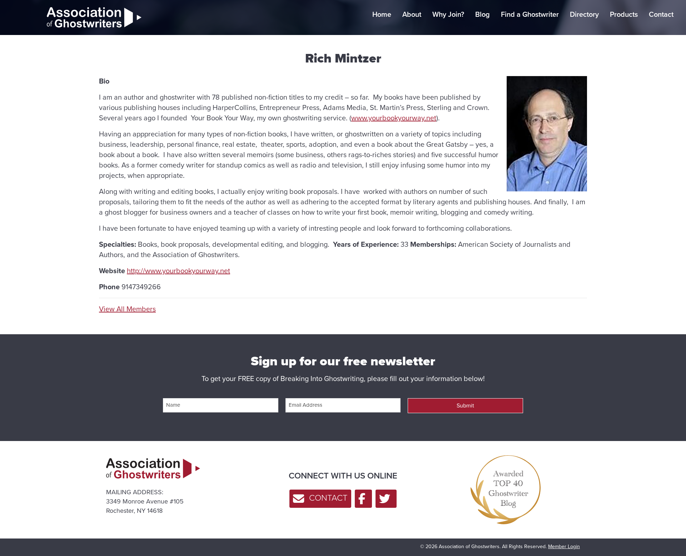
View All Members (127, 309)
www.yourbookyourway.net (393, 117)
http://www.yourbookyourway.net (178, 270)
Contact (661, 14)
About (411, 14)
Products (624, 14)
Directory (584, 14)
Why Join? (448, 14)
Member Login (564, 546)
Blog (482, 14)
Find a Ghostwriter (530, 14)
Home (381, 14)
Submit (465, 405)
